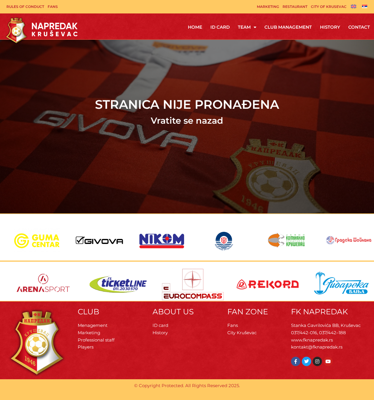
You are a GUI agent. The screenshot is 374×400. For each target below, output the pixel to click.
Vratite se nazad (187, 120)
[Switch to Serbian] (364, 6)
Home (195, 27)
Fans (53, 6)
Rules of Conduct (25, 6)
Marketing (268, 6)
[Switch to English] (353, 6)
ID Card (220, 27)
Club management (288, 27)
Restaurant (295, 6)
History (330, 27)
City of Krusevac (329, 6)
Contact (359, 27)
